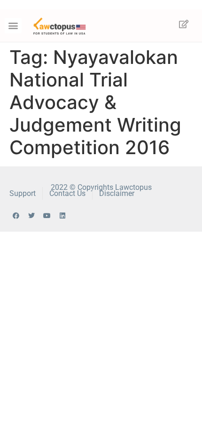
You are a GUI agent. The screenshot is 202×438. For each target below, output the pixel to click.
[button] (13, 25)
